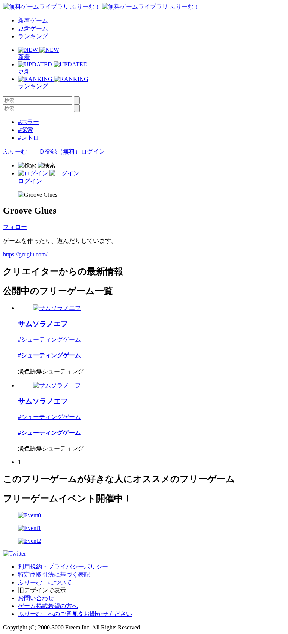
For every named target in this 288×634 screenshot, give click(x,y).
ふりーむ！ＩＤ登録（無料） (42, 151)
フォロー (15, 227)
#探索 (25, 129)
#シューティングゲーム (49, 339)
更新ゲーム (33, 28)
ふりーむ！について (45, 582)
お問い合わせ (36, 598)
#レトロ (28, 137)
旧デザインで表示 (42, 590)
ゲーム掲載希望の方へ (48, 606)
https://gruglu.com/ (25, 254)
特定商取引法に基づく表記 (54, 574)
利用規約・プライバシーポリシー (63, 566)
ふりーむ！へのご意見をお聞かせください (75, 614)
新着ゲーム (33, 20)
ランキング (33, 36)
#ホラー (28, 122)
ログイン (93, 151)
